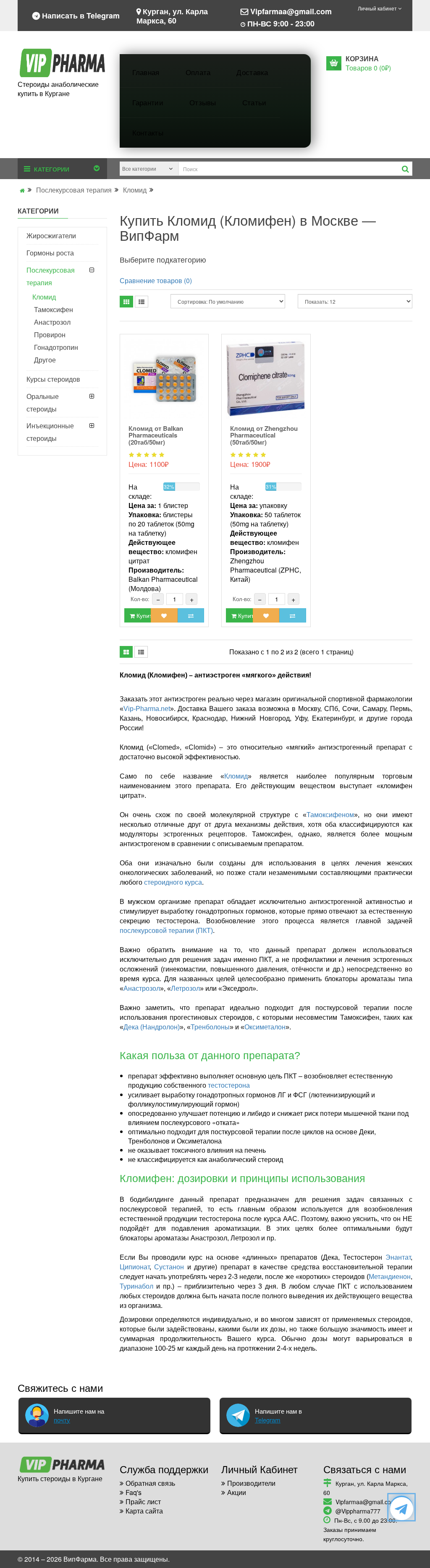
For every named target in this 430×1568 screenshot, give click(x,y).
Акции (236, 1492)
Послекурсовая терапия (74, 190)
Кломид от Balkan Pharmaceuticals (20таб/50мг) (155, 435)
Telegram (268, 1419)
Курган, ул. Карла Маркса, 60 (172, 15)
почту (62, 1419)
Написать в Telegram (80, 15)
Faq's (134, 1492)
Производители (251, 1483)
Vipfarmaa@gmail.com (291, 11)
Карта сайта (144, 1511)
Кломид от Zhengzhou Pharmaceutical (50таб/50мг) (264, 435)
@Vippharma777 (358, 1511)
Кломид (135, 190)
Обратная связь (150, 1483)
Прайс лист (143, 1501)
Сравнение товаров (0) (156, 280)
